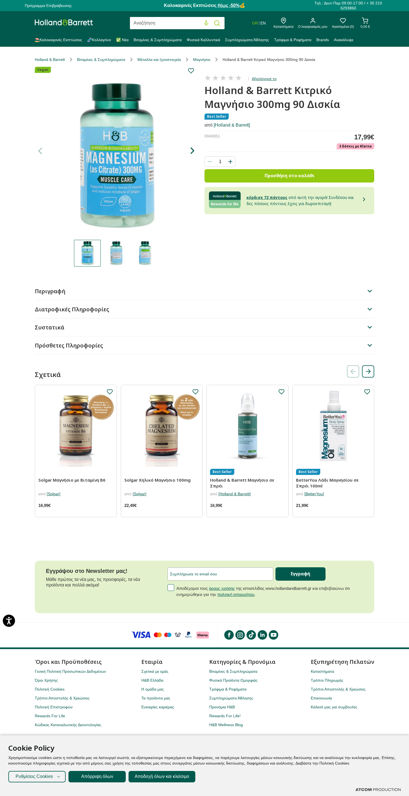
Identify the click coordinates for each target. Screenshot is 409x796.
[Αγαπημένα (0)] (343, 22)
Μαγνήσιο (201, 59)
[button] (192, 150)
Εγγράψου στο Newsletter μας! (86, 571)
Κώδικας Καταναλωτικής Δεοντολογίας (68, 725)
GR (255, 23)
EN (263, 23)
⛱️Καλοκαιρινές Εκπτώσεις (58, 40)
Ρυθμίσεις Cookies (34, 776)
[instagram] (239, 635)
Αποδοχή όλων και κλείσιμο (162, 776)
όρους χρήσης (222, 588)
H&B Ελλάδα (152, 680)
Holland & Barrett (50, 59)
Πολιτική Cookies (50, 689)
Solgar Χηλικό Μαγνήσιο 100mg (157, 480)
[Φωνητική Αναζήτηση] (206, 23)
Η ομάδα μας (152, 689)
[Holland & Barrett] (232, 125)
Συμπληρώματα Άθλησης (247, 40)
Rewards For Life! (225, 716)
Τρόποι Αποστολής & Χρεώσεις (62, 698)
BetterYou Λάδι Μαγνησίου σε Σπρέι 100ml (327, 483)
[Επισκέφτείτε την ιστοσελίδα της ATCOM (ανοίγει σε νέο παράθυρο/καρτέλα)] (378, 789)
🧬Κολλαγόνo (99, 40)
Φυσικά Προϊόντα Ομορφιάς (233, 680)
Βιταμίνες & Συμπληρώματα (158, 40)
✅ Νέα (122, 40)
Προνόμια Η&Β (222, 707)
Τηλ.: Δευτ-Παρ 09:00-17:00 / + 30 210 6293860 (348, 5)
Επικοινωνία (321, 698)
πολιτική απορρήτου (235, 594)
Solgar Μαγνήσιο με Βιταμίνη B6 (71, 480)
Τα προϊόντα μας (155, 698)
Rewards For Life (50, 716)
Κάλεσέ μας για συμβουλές (334, 707)
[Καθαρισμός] (195, 23)
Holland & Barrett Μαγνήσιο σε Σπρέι (242, 483)
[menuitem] (60, 41)
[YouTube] (273, 635)
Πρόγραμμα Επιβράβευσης (48, 5)
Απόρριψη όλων (97, 776)
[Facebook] (228, 635)
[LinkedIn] (262, 635)
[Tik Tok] (251, 635)
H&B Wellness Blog (226, 725)
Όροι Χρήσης (46, 680)
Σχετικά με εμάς (154, 671)
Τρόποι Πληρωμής (327, 680)
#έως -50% (229, 5)
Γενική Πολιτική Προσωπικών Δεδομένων (70, 671)
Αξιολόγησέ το (264, 79)
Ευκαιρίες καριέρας (157, 707)
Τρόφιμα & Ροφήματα (292, 40)
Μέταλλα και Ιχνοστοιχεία (159, 59)
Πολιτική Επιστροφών (54, 707)
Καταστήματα (322, 671)
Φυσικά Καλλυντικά (203, 40)
